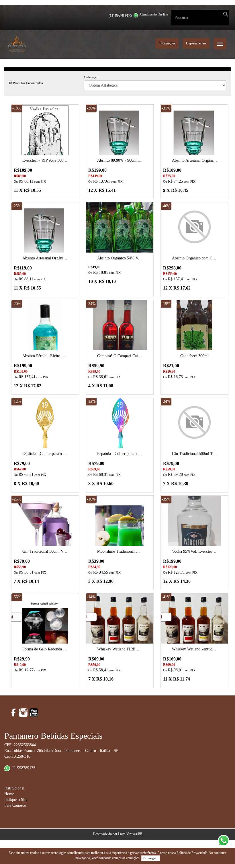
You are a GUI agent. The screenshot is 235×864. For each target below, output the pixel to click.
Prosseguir (150, 858)
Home (9, 794)
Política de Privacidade (192, 853)
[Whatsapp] (136, 15)
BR (140, 834)
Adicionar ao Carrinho (45, 149)
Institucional (14, 788)
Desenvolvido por (105, 834)
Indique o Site (15, 799)
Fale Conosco (15, 805)
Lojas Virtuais (128, 834)
